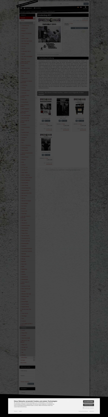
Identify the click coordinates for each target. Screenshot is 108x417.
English (20, 411)
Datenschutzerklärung (83, 411)
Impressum (92, 411)
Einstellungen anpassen (89, 407)
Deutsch (15, 411)
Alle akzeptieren (88, 401)
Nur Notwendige (88, 404)
